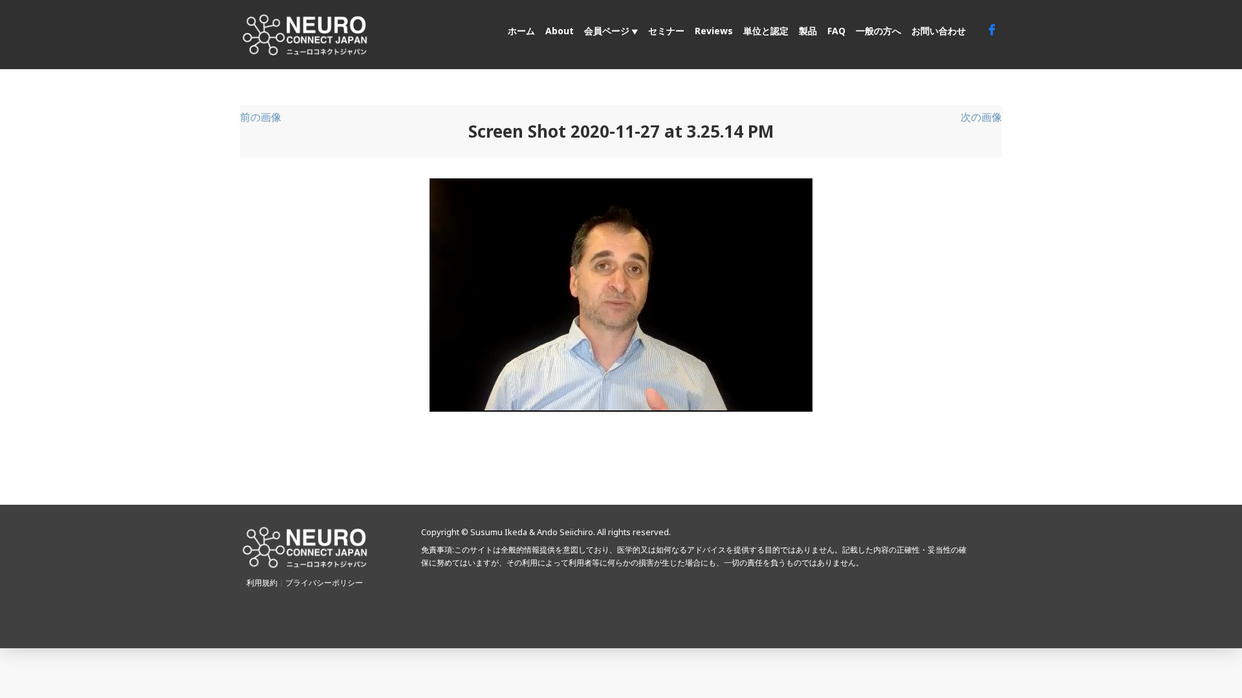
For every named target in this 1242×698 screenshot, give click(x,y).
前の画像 (260, 117)
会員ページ (606, 31)
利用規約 (262, 582)
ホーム (521, 31)
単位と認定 (766, 31)
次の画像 (981, 117)
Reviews (714, 31)
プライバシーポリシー (324, 582)
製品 (808, 31)
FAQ (836, 31)
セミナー (666, 31)
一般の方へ (878, 31)
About (559, 31)
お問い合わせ (938, 31)
